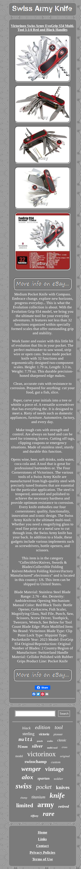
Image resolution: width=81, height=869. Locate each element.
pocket (44, 786)
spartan (43, 778)
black (26, 728)
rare (48, 813)
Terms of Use (42, 859)
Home (42, 832)
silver (37, 746)
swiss (24, 786)
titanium (38, 797)
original (65, 756)
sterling (28, 733)
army (45, 805)
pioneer (58, 734)
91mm (23, 746)
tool (59, 727)
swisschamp (36, 761)
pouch (40, 741)
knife (57, 795)
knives (63, 787)
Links (42, 839)
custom (55, 762)
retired (63, 806)
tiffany (34, 815)
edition (42, 727)
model (19, 756)
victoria (44, 734)
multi (26, 739)
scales (50, 741)
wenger (31, 768)
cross (64, 747)
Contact (42, 846)
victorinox (41, 754)
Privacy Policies (42, 852)
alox (27, 777)
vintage (54, 769)
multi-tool (52, 747)
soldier (58, 778)
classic (61, 740)
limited (24, 805)
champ (23, 797)
